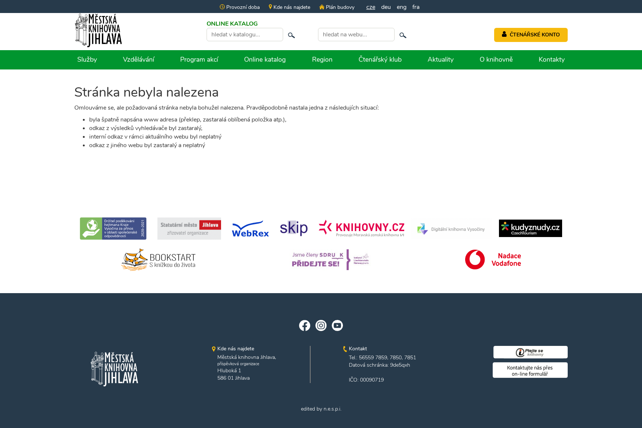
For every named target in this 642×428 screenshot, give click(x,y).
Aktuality (441, 59)
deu (386, 7)
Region (322, 59)
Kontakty (552, 59)
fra (415, 7)
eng (401, 7)
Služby (87, 59)
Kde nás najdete (291, 7)
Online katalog (265, 59)
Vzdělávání (138, 59)
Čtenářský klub (380, 59)
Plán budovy (339, 7)
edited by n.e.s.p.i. (321, 408)
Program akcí (199, 59)
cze (370, 7)
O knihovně (496, 59)
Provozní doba (242, 7)
